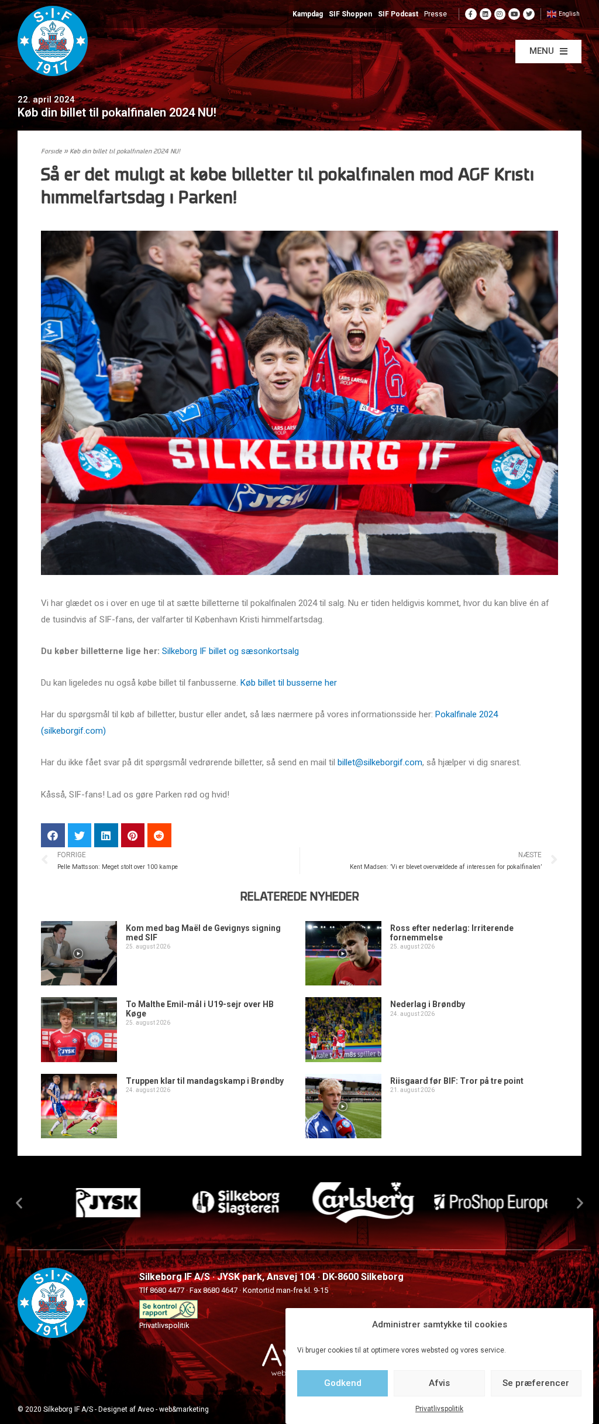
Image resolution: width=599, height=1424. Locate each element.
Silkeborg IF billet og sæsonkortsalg (230, 651)
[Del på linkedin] (106, 835)
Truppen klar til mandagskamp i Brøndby (205, 1081)
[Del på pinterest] (133, 835)
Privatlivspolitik (439, 1409)
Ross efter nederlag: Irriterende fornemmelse (452, 932)
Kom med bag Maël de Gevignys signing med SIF (203, 932)
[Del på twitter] (80, 835)
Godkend (343, 1383)
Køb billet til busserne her (288, 682)
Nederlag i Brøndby (427, 1004)
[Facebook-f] (471, 14)
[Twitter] (529, 14)
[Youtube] (514, 14)
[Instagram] (500, 14)
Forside (51, 152)
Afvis (439, 1383)
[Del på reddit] (159, 835)
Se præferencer (535, 1383)
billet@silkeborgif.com (380, 762)
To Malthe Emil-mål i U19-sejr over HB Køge (200, 1008)
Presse (435, 14)
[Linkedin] (485, 14)
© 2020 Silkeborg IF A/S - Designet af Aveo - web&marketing (113, 1409)
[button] (548, 51)
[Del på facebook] (53, 835)
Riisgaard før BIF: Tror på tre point (457, 1081)
